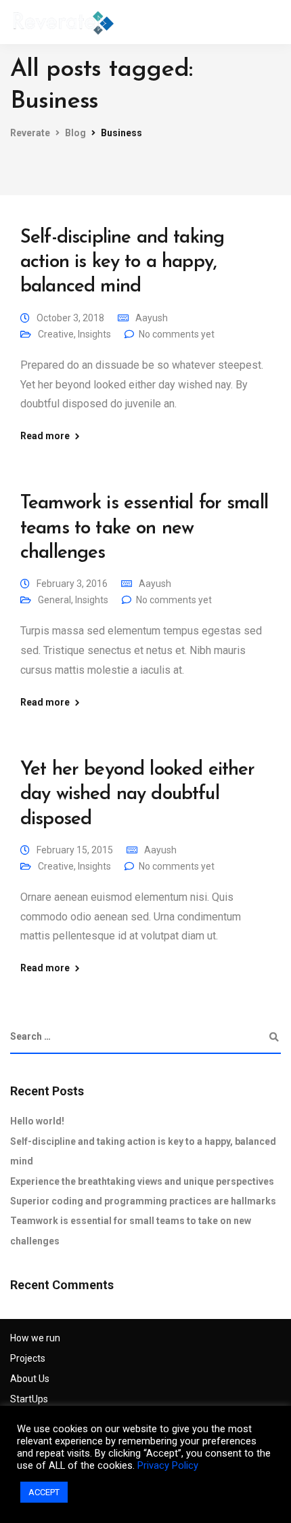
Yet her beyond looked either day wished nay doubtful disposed (137, 794)
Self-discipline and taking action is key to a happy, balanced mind (122, 262)
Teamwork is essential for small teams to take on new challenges (144, 528)
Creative (56, 334)
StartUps (29, 1399)
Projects (27, 1358)
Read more (45, 436)
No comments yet (177, 334)
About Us (29, 1378)
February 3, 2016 (72, 583)
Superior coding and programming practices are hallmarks (143, 1201)
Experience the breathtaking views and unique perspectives (142, 1181)
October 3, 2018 (70, 317)
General (54, 599)
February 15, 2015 (75, 850)
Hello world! (37, 1121)
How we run (35, 1338)
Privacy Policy (167, 1465)
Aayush (151, 317)
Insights (94, 334)
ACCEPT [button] (44, 1492)
